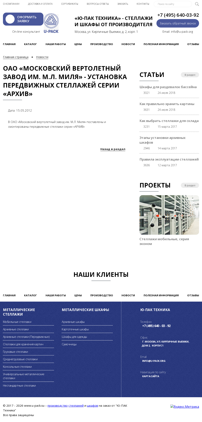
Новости (42, 57)
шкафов (92, 405)
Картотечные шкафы (75, 329)
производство (58, 405)
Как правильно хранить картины (166, 104)
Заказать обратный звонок (178, 23)
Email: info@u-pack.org (178, 31)
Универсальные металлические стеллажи (23, 376)
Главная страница (15, 57)
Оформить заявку (26, 19)
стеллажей (76, 405)
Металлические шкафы (85, 309)
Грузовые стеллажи (15, 352)
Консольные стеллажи (17, 366)
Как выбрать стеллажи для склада (169, 120)
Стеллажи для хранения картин (23, 344)
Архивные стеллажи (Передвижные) (26, 337)
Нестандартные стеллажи (19, 385)
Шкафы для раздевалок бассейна (168, 87)
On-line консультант (26, 31)
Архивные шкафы (73, 322)
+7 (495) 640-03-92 (178, 15)
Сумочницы (69, 344)
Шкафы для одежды (74, 337)
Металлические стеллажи (19, 312)
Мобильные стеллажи (17, 322)
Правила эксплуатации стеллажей (169, 159)
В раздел (190, 75)
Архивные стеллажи (16, 329)
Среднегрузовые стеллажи (20, 359)
